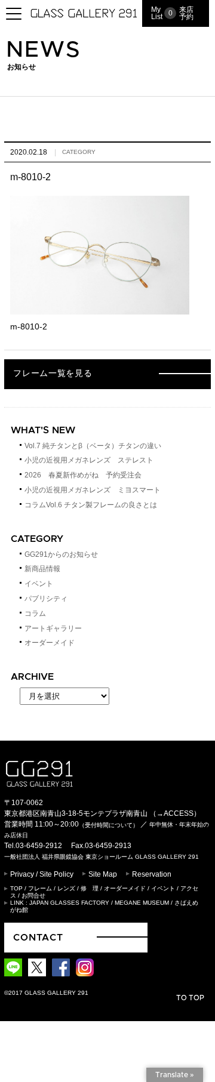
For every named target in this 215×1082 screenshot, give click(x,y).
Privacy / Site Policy (41, 874)
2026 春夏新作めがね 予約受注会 (83, 475)
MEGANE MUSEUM (142, 902)
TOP (16, 888)
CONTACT (38, 937)
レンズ (66, 888)
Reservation (151, 874)
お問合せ (33, 895)
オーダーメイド (49, 643)
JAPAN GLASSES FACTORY (69, 902)
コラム (35, 613)
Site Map (102, 874)
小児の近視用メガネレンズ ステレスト (88, 460)
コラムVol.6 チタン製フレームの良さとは (90, 505)
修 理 (90, 888)
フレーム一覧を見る (52, 373)
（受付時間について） (109, 825)
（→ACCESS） (175, 813)
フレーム (40, 888)
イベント (38, 583)
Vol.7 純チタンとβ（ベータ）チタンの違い (92, 446)
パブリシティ (45, 598)
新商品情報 (42, 569)
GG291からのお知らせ (61, 554)
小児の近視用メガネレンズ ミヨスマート (92, 490)
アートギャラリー (53, 628)
